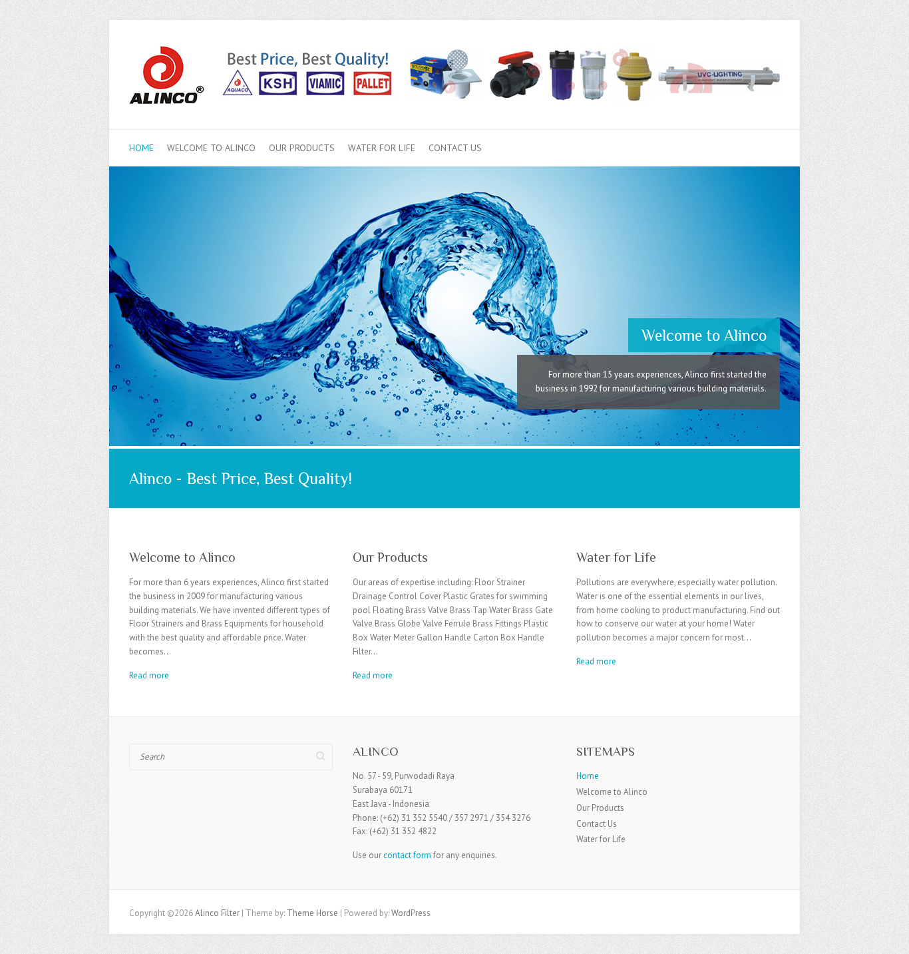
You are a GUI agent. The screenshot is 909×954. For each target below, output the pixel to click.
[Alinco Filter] (454, 78)
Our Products (302, 148)
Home (141, 148)
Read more (149, 675)
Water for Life (381, 148)
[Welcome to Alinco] (454, 172)
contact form (407, 855)
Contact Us (455, 148)
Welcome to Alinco (211, 148)
